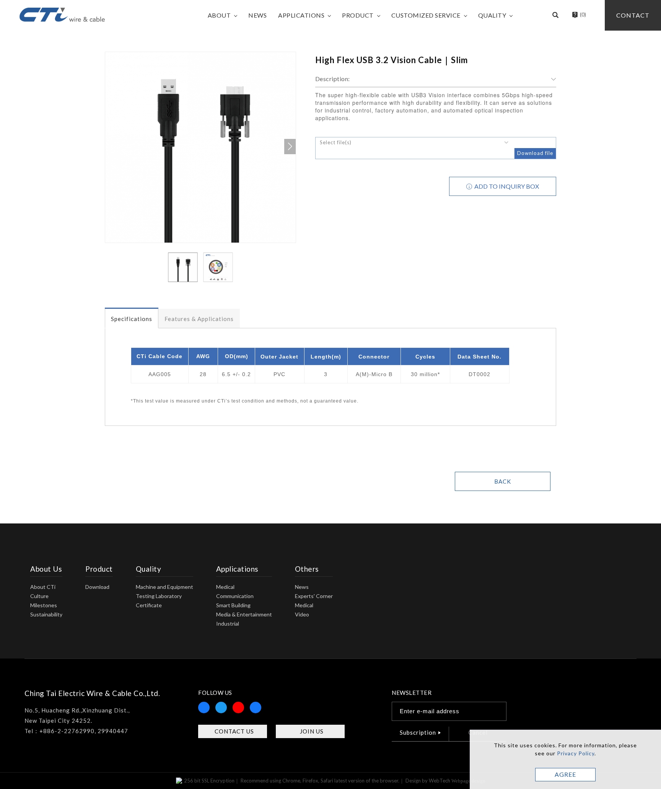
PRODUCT (358, 15)
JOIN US (312, 731)
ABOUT (219, 15)
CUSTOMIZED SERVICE (426, 15)
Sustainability (46, 614)
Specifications (131, 318)
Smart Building (233, 605)
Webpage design (468, 781)
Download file (535, 153)
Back (502, 481)
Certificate (149, 605)
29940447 (113, 730)
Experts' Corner (314, 596)
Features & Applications (199, 318)
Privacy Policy (575, 753)
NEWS (257, 15)
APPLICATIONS (301, 15)
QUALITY (492, 15)
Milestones (43, 605)
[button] (555, 15)
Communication (235, 596)
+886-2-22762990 (66, 730)
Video (302, 614)
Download (97, 587)
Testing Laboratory (159, 596)
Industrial (227, 623)
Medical (225, 587)
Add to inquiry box (506, 186)
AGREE (565, 774)
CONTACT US (234, 731)
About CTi (42, 587)
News (302, 587)
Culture (39, 596)
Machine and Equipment (164, 587)
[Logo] (62, 14)
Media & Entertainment (244, 614)
